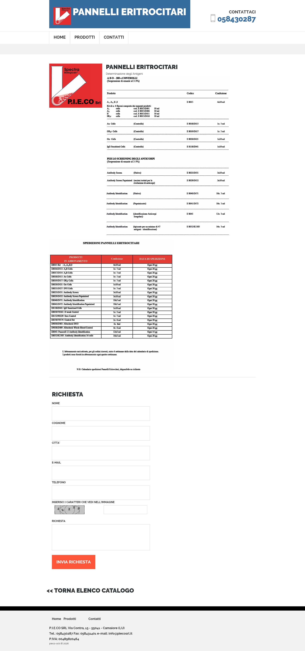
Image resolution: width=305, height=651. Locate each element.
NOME (56, 403)
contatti (114, 37)
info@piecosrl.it (120, 633)
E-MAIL (56, 462)
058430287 (236, 19)
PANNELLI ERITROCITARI (129, 12)
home (60, 37)
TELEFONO (59, 482)
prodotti (84, 37)
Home (56, 619)
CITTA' (56, 442)
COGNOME (58, 423)
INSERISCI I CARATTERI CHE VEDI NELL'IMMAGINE (83, 502)
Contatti (94, 619)
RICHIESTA (58, 521)
